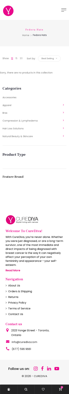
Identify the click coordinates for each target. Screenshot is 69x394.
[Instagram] (36, 368)
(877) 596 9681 (21, 349)
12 (12, 58)
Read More (13, 270)
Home (25, 35)
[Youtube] (56, 368)
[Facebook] (42, 368)
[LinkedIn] (49, 368)
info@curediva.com (24, 342)
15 (16, 58)
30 (21, 58)
